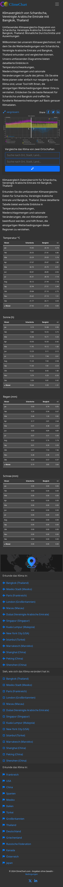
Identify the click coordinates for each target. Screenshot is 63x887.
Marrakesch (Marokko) (19, 646)
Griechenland (14, 837)
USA (8, 781)
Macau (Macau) (15, 608)
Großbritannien (15, 818)
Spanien (11, 793)
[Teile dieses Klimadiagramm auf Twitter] (53, 112)
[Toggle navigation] (57, 4)
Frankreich (12, 774)
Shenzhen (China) (16, 665)
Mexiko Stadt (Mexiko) (19, 589)
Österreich (12, 856)
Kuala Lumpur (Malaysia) (20, 627)
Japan (9, 863)
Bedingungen (31, 874)
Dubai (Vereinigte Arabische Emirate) (27, 614)
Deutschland (13, 831)
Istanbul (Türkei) (15, 639)
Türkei (9, 812)
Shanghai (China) (16, 652)
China (9, 787)
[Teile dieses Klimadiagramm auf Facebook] (48, 112)
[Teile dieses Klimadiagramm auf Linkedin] (58, 112)
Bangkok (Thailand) (17, 583)
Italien (9, 806)
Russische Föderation (18, 844)
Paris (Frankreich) (16, 595)
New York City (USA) (17, 633)
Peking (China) (14, 658)
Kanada (10, 850)
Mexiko (10, 800)
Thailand (11, 825)
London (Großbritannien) (20, 601)
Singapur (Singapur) (18, 620)
